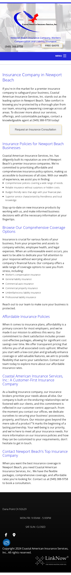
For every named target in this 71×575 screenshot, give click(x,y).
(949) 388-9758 (14, 46)
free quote (52, 45)
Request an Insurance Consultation (35, 129)
